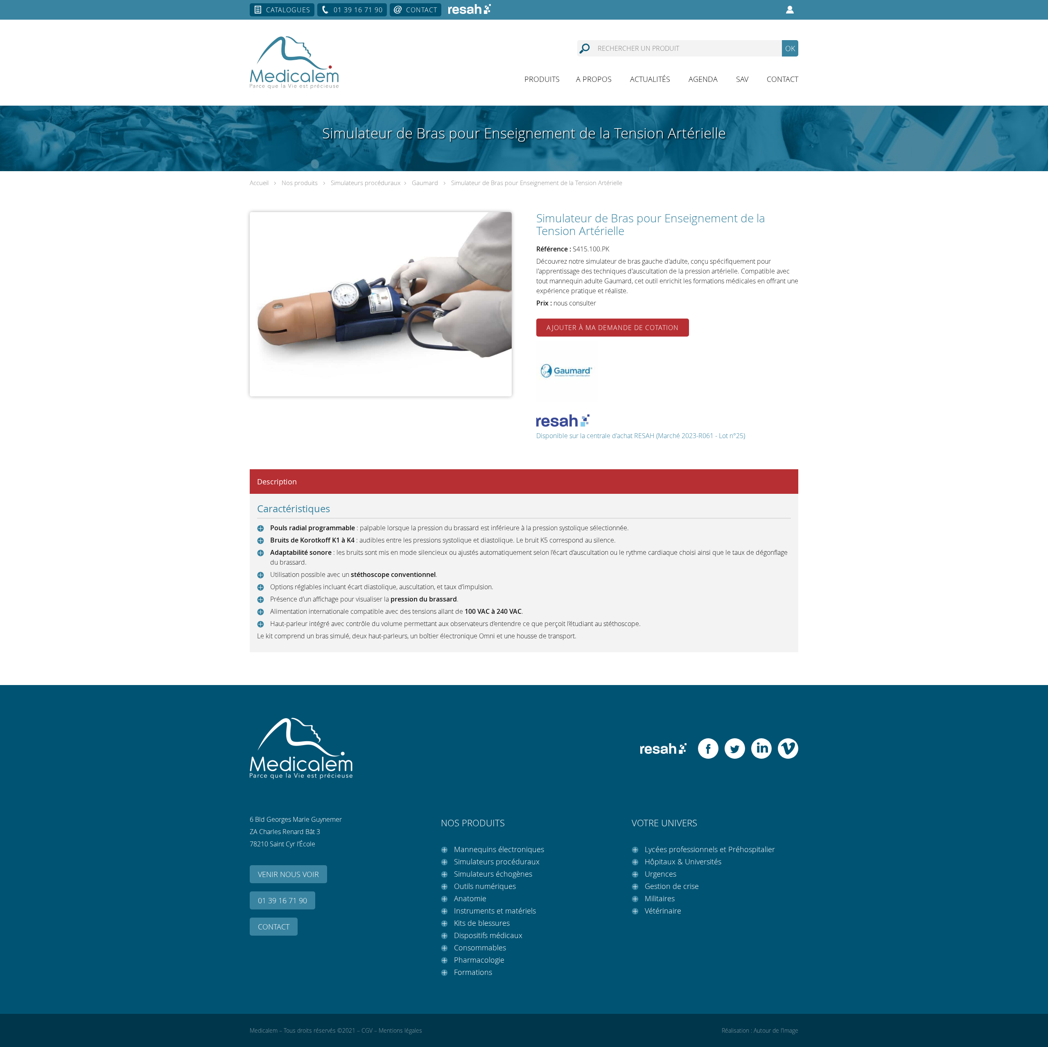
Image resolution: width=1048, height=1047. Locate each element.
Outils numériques (485, 886)
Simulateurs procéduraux (365, 183)
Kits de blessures (482, 923)
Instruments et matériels (495, 911)
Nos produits (300, 183)
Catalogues (288, 9)
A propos (594, 79)
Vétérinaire (663, 911)
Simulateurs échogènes (493, 874)
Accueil (259, 183)
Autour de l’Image (776, 1030)
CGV (367, 1030)
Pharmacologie (479, 960)
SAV (742, 79)
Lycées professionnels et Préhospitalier (710, 849)
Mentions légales (400, 1030)
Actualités (650, 79)
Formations (473, 972)
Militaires (660, 898)
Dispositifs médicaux (488, 935)
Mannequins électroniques (499, 849)
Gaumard (425, 183)
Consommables (480, 947)
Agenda (703, 79)
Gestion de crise (672, 886)
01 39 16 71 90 (358, 9)
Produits (542, 79)
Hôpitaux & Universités (683, 861)
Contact (421, 9)
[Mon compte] (790, 9)
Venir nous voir (288, 874)
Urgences (660, 874)
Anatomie (470, 898)
